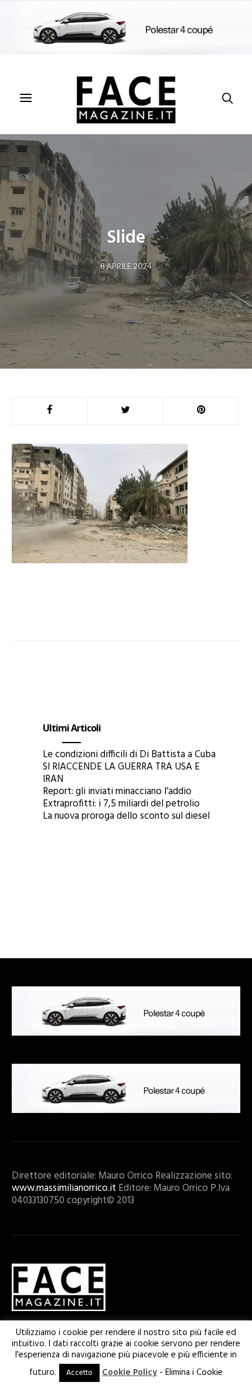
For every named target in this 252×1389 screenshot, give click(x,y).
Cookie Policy (129, 1373)
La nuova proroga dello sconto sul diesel (126, 816)
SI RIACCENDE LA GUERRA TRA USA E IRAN (121, 773)
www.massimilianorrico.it (64, 1188)
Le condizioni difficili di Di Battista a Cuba (129, 754)
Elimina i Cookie (194, 1373)
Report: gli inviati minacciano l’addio (117, 791)
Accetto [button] (79, 1373)
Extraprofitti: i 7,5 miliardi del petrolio (121, 804)
